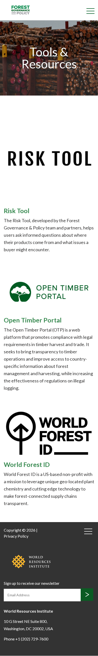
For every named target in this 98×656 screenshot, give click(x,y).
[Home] (20, 9)
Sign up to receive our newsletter (32, 583)
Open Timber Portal (33, 320)
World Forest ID (27, 464)
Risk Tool (16, 210)
